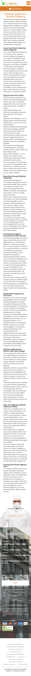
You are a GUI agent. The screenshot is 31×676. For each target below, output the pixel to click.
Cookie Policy (10, 657)
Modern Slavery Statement (15, 647)
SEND (15, 583)
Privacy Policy (23, 664)
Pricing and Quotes (15, 652)
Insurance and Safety (15, 659)
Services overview (9, 664)
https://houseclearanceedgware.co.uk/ (15, 608)
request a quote (15, 516)
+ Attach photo (8, 577)
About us (21, 657)
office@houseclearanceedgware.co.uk (14, 605)
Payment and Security (15, 649)
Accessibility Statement (15, 644)
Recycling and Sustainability (15, 654)
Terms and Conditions (15, 662)
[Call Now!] (17, 9)
